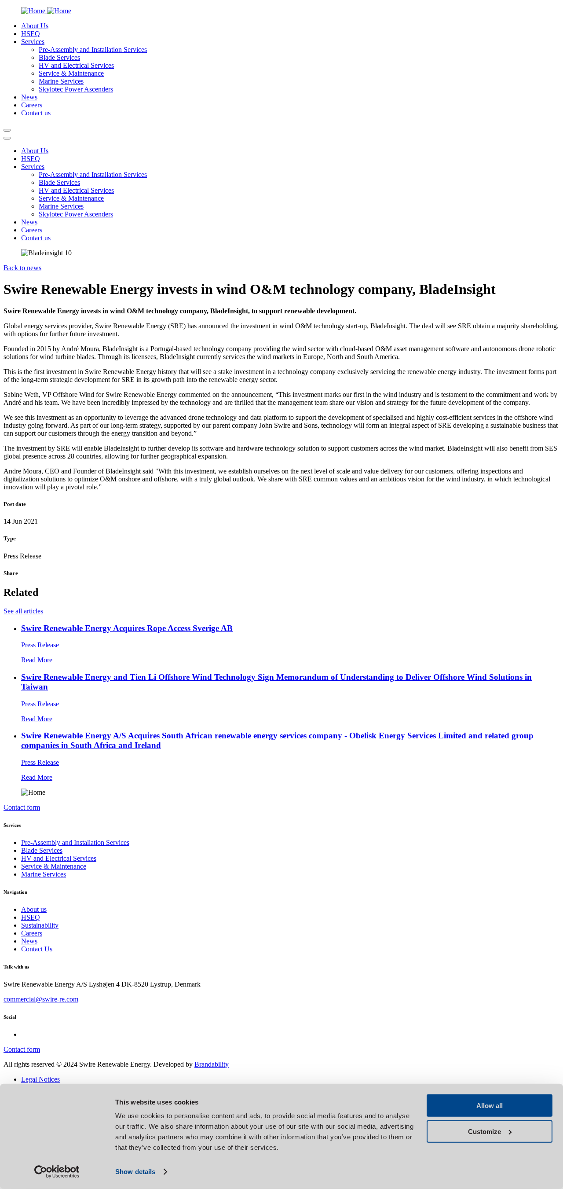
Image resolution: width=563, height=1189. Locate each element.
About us (34, 909)
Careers (31, 933)
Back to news (22, 268)
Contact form (22, 807)
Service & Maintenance (71, 73)
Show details (135, 1171)
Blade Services (59, 57)
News (29, 941)
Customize (484, 1131)
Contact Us (36, 949)
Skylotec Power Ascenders (76, 89)
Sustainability (39, 925)
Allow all (489, 1105)
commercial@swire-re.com (41, 999)
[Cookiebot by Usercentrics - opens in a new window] (56, 1171)
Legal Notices (40, 1079)
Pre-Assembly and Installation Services (93, 49)
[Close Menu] (7, 138)
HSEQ (30, 917)
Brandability (211, 1064)
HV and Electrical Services (76, 65)
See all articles (23, 611)
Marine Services (61, 81)
